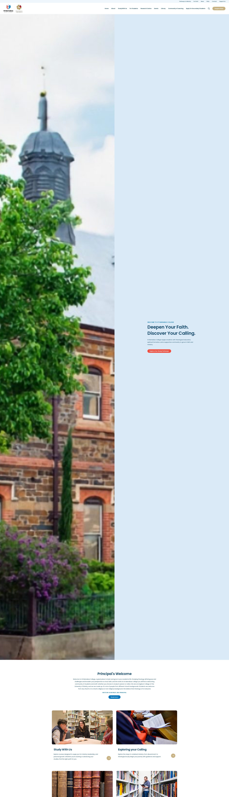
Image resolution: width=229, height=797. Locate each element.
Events (156, 8)
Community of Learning (175, 8)
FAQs (208, 1)
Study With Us (122, 8)
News (202, 1)
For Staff (196, 1)
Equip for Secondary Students (195, 8)
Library (163, 8)
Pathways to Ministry (185, 1)
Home (107, 8)
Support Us (222, 1)
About (113, 8)
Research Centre (146, 8)
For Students (134, 8)
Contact (214, 1)
